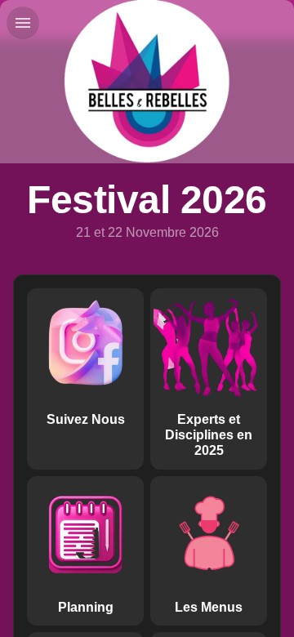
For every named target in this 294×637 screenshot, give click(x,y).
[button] (85, 379)
